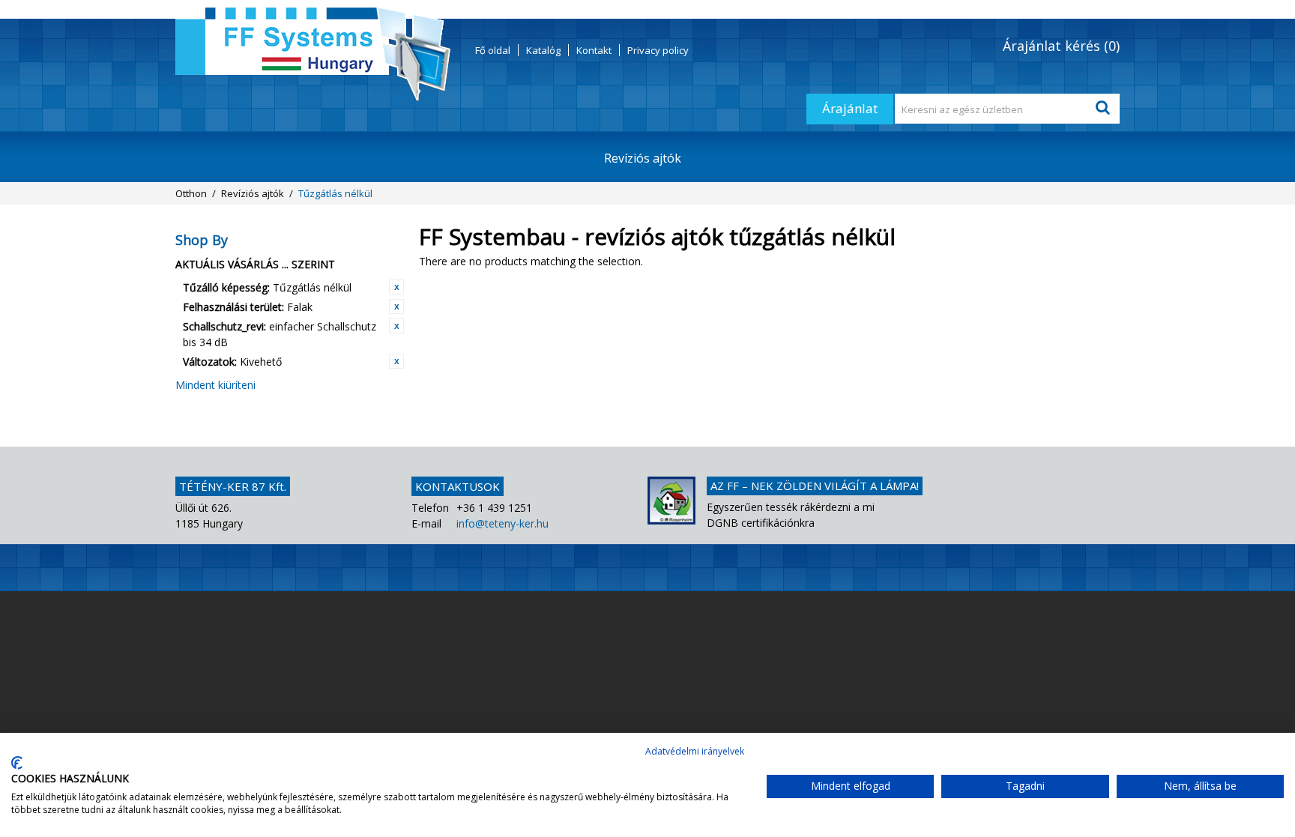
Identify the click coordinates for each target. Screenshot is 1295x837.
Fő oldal (492, 50)
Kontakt (594, 50)
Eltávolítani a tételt (396, 286)
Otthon (191, 193)
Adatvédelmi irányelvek (694, 751)
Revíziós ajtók (642, 158)
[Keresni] (1105, 109)
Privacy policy (658, 50)
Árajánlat (850, 108)
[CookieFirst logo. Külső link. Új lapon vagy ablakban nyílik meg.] (16, 763)
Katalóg (543, 50)
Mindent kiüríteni (215, 385)
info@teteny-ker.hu (502, 523)
